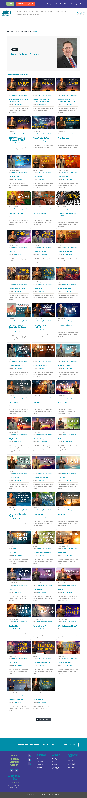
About (23, 11)
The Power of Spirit (65, 325)
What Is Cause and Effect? (67, 626)
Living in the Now (64, 366)
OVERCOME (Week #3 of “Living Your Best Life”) (42, 100)
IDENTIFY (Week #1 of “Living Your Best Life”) (17, 139)
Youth (37, 11)
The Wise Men (14, 177)
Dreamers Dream (39, 252)
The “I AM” (62, 477)
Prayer (60, 589)
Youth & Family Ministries (56, 767)
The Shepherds (63, 138)
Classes (54, 764)
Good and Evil (14, 626)
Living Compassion (40, 213)
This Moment (63, 177)
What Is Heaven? (39, 626)
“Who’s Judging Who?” (17, 366)
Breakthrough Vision (16, 699)
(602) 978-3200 (14, 778)
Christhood (62, 553)
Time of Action (14, 477)
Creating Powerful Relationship (39, 326)
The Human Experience (41, 663)
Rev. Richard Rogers (17, 104)
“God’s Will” (13, 589)
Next (47, 719)
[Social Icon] (77, 13)
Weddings (70, 761)
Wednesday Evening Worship (19, 95)
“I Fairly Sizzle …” (39, 699)
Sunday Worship (16, 548)
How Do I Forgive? (39, 439)
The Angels (37, 177)
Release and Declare (40, 477)
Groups (56, 11)
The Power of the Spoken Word (18, 515)
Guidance (36, 402)
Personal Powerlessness (42, 553)
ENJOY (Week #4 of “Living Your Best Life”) (18, 100)
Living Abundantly (64, 288)
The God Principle (64, 663)
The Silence (37, 589)
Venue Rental (71, 767)
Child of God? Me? (40, 366)
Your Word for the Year (41, 138)
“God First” (13, 553)
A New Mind (37, 288)
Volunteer (63, 11)
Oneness (12, 252)
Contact (31, 14)
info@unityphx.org (14, 782)
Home (19, 11)
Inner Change (38, 514)
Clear (35, 31)
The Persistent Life (65, 252)
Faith (60, 439)
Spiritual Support (21, 14)
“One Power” (13, 663)
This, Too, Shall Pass (16, 213)
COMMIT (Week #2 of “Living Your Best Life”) (66, 100)
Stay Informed (41, 764)
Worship (31, 11)
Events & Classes (46, 11)
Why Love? (13, 439)
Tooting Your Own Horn (17, 288)
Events (54, 762)
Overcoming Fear (15, 402)
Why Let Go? (62, 402)
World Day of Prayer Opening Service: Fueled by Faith (18, 327)
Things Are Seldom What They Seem (67, 214)
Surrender (61, 514)
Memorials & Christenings (71, 763)
